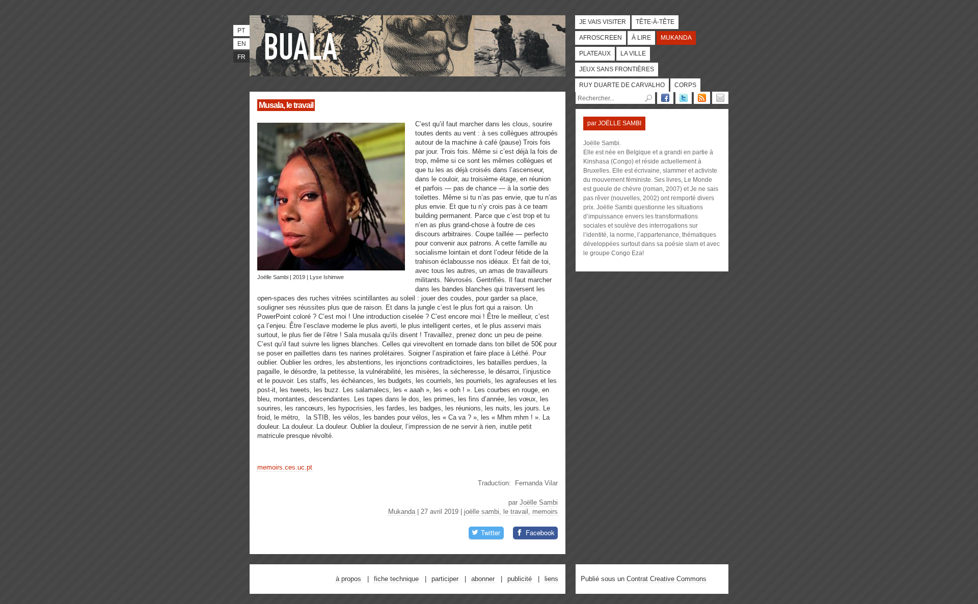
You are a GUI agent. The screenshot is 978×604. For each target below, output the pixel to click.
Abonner (483, 579)
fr (241, 57)
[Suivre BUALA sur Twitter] (683, 98)
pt (241, 30)
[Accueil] (303, 46)
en (241, 43)
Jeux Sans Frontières (616, 69)
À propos (348, 579)
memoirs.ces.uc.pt (284, 467)
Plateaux (595, 53)
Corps (685, 85)
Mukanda (676, 37)
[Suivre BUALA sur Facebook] (665, 98)
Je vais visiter (602, 21)
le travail (515, 511)
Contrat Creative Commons (667, 579)
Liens (551, 579)
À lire (641, 37)
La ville (633, 53)
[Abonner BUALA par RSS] (702, 98)
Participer (444, 579)
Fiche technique (396, 579)
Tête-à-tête (655, 21)
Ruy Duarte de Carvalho (622, 85)
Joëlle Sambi (539, 502)
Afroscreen (600, 37)
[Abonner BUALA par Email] (720, 98)
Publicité (519, 579)
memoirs (545, 511)
